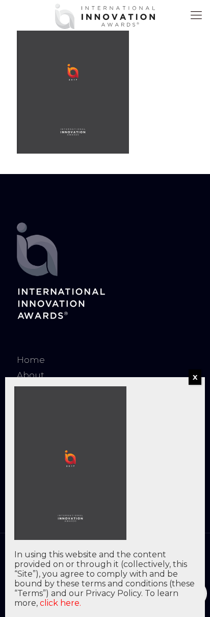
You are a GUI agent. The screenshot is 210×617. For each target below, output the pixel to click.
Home (31, 360)
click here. (60, 603)
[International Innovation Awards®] (105, 15)
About (30, 375)
